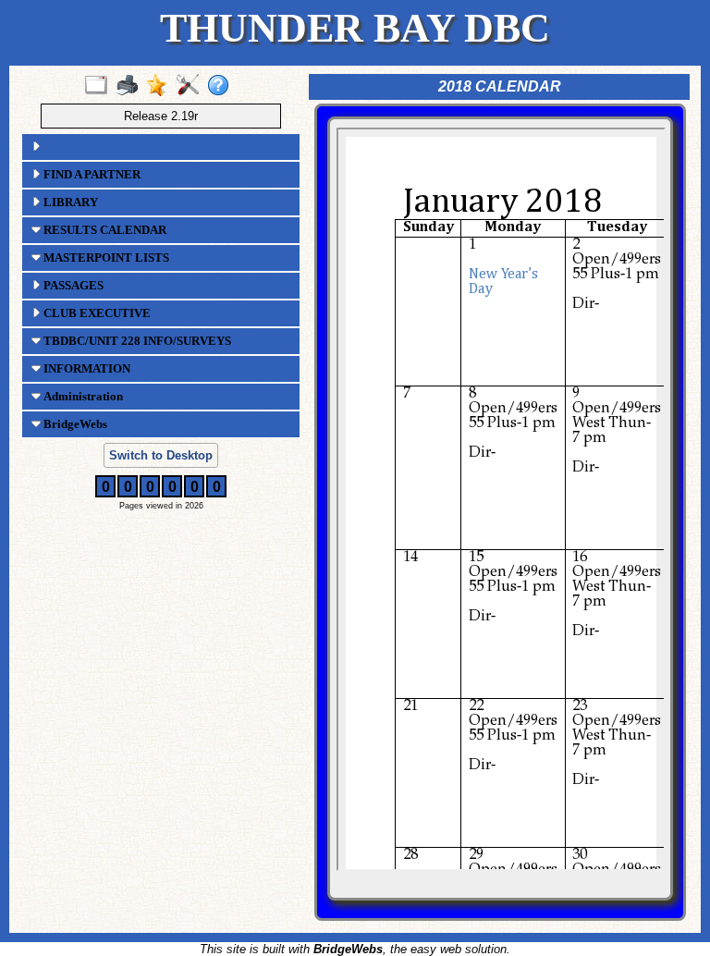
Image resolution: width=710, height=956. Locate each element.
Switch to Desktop (161, 455)
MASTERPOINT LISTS (105, 257)
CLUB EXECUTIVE (96, 313)
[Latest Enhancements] (161, 86)
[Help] (222, 86)
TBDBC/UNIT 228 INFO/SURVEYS (136, 341)
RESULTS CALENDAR (103, 230)
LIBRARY (69, 202)
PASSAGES (72, 285)
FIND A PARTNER (91, 174)
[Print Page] (131, 86)
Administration (82, 396)
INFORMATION (85, 368)
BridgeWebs (74, 424)
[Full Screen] (100, 86)
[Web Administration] (192, 86)
